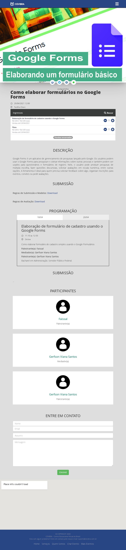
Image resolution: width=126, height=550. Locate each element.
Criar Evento (73, 543)
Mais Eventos (87, 543)
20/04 (86, 217)
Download (52, 193)
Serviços (46, 543)
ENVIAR (63, 472)
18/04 (40, 217)
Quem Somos (58, 543)
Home (37, 543)
